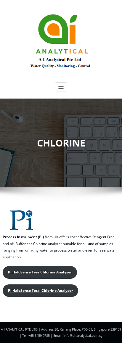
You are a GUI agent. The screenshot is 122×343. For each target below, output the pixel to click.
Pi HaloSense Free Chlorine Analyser (40, 272)
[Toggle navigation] (61, 86)
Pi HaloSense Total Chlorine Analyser (40, 290)
